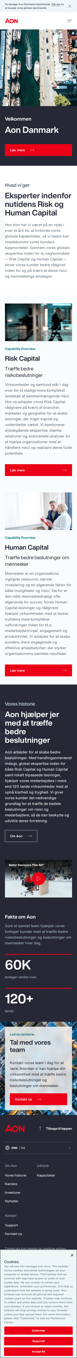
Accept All (38, 1352)
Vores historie (15, 1175)
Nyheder (11, 1201)
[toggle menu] (69, 20)
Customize (38, 1330)
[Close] (72, 1255)
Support (11, 1225)
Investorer (13, 1192)
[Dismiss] (69, 6)
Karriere (11, 1183)
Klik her (55, 4)
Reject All (38, 1341)
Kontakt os (13, 1233)
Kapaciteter (46, 1175)
